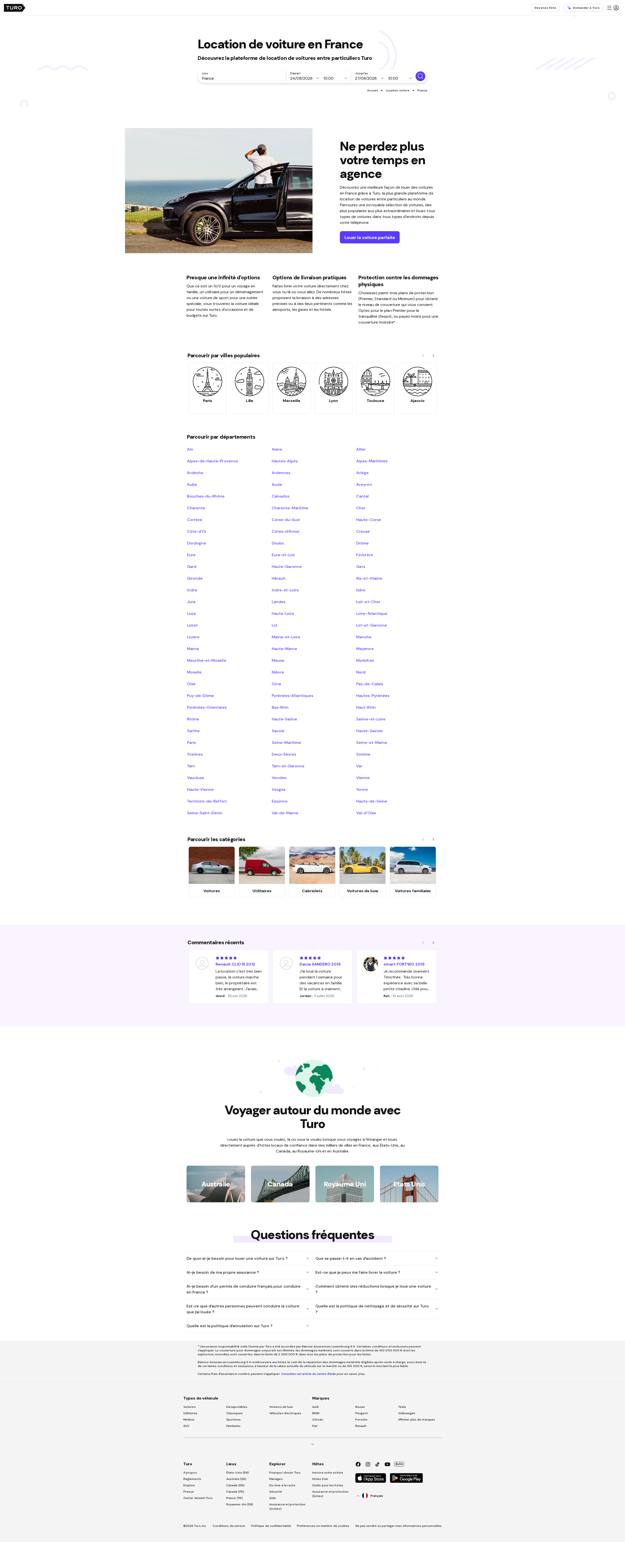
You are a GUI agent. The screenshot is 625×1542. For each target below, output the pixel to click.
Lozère (193, 637)
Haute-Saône (284, 719)
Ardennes (281, 472)
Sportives (233, 1419)
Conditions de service (229, 1526)
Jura (191, 601)
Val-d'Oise (366, 813)
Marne (193, 648)
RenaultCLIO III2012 (235, 964)
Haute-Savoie (369, 730)
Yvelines (195, 754)
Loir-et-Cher (368, 601)
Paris (191, 742)
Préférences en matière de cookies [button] (323, 1526)
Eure (191, 555)
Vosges (278, 789)
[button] (612, 8)
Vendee (279, 777)
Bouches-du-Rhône (206, 496)
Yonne (362, 789)
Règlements (192, 1479)
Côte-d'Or (197, 531)
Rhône (193, 719)
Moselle (194, 672)
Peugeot (361, 1413)
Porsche (361, 1419)
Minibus (189, 1419)
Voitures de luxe (281, 1407)
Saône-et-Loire (370, 719)
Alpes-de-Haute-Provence (212, 461)
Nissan (360, 1407)
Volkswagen (406, 1413)
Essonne (280, 801)
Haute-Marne (284, 648)
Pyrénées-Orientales (207, 707)
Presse (188, 1491)
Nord (360, 672)
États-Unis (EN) (237, 1472)
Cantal (362, 496)
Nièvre (278, 672)
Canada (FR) (235, 1491)
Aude (277, 484)
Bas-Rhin (280, 707)
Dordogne (196, 543)
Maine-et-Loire (286, 637)
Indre (192, 590)
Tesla (402, 1407)
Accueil (372, 90)
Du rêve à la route (282, 1485)
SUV (186, 1426)
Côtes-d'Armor (286, 531)
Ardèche (195, 472)
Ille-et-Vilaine (369, 578)
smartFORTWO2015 (404, 964)
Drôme (362, 543)
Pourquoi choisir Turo (285, 1472)
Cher (360, 508)
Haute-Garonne (287, 566)
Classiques (234, 1413)
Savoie (278, 730)
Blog (399, 1464)
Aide (272, 1498)
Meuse (278, 660)
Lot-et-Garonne (371, 625)
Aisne (277, 449)
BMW (316, 1413)
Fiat (314, 1426)
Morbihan (365, 660)
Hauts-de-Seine (371, 801)
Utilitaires (190, 1413)
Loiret (192, 625)
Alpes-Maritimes (371, 461)
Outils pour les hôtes (327, 1485)
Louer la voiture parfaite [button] (369, 237)
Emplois (189, 1485)
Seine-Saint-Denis (204, 813)
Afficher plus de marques (416, 1419)
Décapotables (236, 1407)
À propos (190, 1472)
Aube (192, 484)
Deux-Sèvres (284, 754)
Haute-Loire (283, 613)
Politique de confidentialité (271, 1526)
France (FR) (234, 1498)
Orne (276, 684)
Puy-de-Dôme (200, 695)
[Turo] (14, 8)
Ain (190, 449)
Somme (363, 754)
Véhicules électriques (285, 1413)
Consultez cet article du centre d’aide (308, 1374)
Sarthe (193, 730)
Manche (363, 637)
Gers (360, 566)
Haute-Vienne (200, 789)
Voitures (189, 1407)
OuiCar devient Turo (198, 1498)
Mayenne (365, 648)
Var (359, 766)
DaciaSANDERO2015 (320, 964)
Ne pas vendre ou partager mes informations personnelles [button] (398, 1526)
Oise (191, 684)
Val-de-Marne (285, 813)
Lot (275, 625)
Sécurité (275, 1491)
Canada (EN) (235, 1485)
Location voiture (398, 90)
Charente (196, 508)
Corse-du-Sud (286, 519)
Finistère (364, 555)
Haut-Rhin (365, 707)
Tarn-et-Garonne (288, 766)
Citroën (317, 1419)
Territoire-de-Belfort (207, 801)
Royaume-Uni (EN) (239, 1504)
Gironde (195, 578)
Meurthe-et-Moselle (206, 660)
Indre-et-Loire (285, 590)
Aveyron (364, 484)
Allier (361, 449)
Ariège (362, 472)
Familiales (233, 1426)
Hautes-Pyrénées (372, 695)
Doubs (278, 543)
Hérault (279, 578)
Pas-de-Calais (369, 684)
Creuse (363, 531)
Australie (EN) (236, 1479)
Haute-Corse (368, 519)
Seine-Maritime (286, 742)
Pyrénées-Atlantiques (292, 695)
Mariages (276, 1479)
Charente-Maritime (290, 508)
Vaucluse (195, 777)
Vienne (363, 777)
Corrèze (194, 519)
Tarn (191, 766)
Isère (360, 590)
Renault (360, 1426)
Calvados (280, 496)
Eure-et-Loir (283, 555)
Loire (191, 613)
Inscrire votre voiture (327, 1472)
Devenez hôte (545, 8)
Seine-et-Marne (371, 742)
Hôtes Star (320, 1479)
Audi (315, 1407)
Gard (192, 566)
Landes (278, 601)
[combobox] (243, 78)
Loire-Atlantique (371, 613)
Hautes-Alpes (285, 461)
